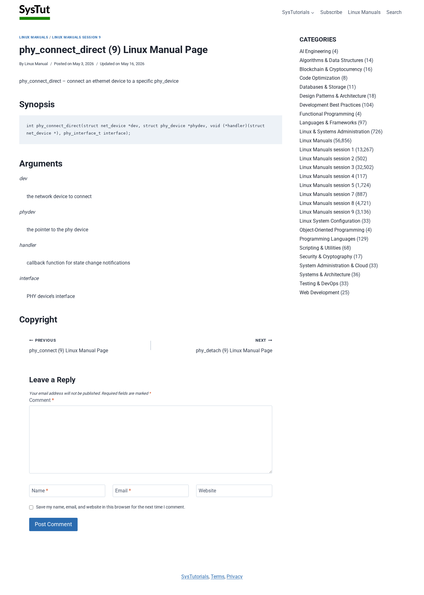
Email (123, 491)
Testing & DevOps (319, 283)
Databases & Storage (323, 87)
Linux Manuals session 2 (327, 159)
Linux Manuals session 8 (327, 203)
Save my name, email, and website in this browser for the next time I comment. (110, 507)
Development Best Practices (330, 105)
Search (394, 12)
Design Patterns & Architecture (333, 96)
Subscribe (331, 12)
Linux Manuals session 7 (327, 194)
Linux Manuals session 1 (327, 150)
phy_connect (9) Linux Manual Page (68, 345)
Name (40, 491)
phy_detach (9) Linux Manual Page (234, 345)
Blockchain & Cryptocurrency (331, 69)
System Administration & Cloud (334, 266)
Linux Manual (36, 63)
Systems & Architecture (325, 275)
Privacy (235, 576)
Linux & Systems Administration (335, 132)
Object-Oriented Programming (332, 230)
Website (207, 491)
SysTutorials (195, 576)
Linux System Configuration (330, 221)
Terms (217, 576)
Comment (41, 400)
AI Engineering (315, 51)
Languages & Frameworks (328, 123)
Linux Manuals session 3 (327, 167)
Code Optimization (320, 78)
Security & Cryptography (326, 257)
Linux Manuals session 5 (327, 185)
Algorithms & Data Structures (331, 60)
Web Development (319, 292)
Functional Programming (327, 114)
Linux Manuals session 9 (76, 37)
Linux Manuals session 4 (327, 176)
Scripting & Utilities (320, 248)
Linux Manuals (364, 12)
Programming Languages (327, 239)
